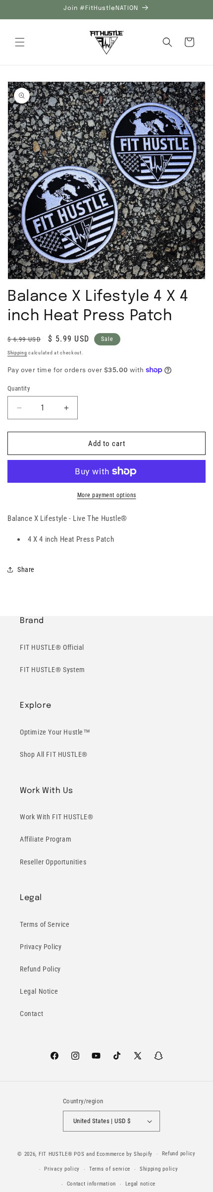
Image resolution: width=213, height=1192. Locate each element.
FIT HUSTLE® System (52, 670)
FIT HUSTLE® (56, 1154)
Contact (31, 1014)
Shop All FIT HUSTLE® (54, 754)
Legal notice (140, 1184)
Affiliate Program (45, 839)
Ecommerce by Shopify (125, 1154)
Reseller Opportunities (53, 862)
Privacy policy (62, 1169)
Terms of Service (45, 924)
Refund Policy (40, 969)
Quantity (18, 388)
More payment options (106, 495)
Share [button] (26, 569)
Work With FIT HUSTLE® (57, 817)
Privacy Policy (40, 947)
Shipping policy (159, 1169)
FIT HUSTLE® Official (52, 647)
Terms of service (109, 1169)
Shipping (17, 352)
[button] (20, 42)
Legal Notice (39, 991)
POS (79, 1154)
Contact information (91, 1184)
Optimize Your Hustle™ (55, 732)
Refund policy (179, 1153)
